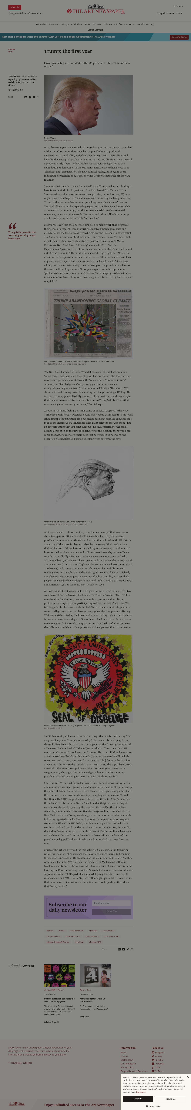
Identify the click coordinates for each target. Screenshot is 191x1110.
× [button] (188, 1077)
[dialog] (156, 1092)
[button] (154, 1106)
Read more (141, 1092)
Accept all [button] (138, 1099)
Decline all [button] (170, 1099)
